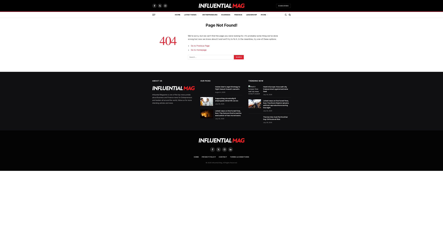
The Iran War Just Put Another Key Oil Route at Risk (275, 118)
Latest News (190, 15)
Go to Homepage (199, 50)
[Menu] (153, 14)
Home (177, 15)
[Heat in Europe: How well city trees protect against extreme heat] (254, 89)
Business (225, 15)
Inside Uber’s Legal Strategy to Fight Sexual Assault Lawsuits (227, 88)
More (263, 15)
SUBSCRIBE (283, 6)
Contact (223, 157)
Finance (238, 15)
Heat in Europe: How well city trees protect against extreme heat (275, 89)
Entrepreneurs (210, 15)
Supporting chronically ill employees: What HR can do (226, 99)
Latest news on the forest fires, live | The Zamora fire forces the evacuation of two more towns (228, 113)
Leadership (251, 15)
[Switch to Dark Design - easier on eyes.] (285, 15)
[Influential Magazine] (221, 6)
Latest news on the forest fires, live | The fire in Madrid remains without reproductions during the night (276, 104)
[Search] (289, 14)
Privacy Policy (209, 157)
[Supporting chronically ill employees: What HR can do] (206, 101)
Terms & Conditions (239, 157)
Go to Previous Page (200, 46)
